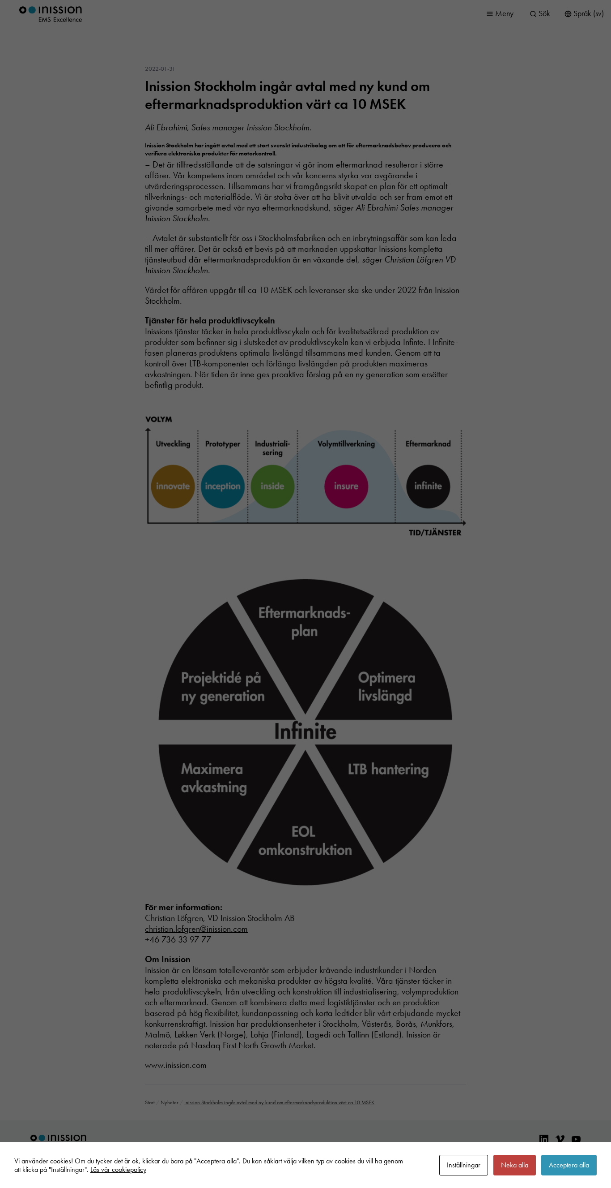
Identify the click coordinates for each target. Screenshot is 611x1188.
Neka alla (514, 1165)
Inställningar (463, 1165)
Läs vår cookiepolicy (118, 1169)
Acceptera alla (569, 1165)
